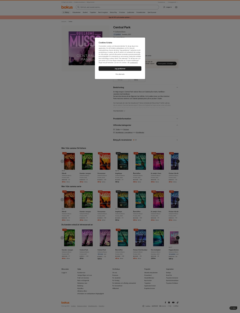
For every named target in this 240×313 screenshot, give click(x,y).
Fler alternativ (120, 74)
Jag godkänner (120, 69)
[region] (120, 58)
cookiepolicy (134, 62)
